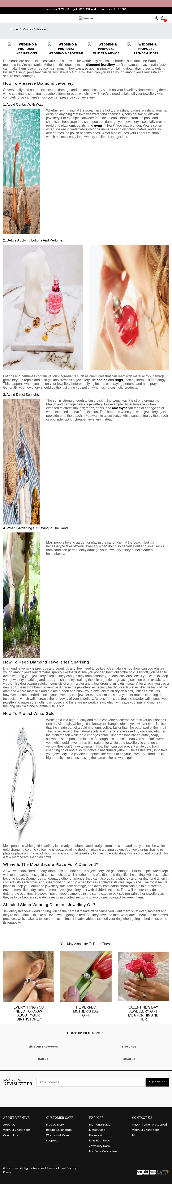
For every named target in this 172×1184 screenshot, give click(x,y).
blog (135, 1135)
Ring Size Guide (99, 1140)
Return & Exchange (59, 1130)
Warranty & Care (57, 1135)
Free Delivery (55, 1125)
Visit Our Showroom (16, 1130)
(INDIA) (149, 1125)
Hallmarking (97, 1135)
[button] (65, 930)
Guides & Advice (34, 29)
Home (14, 29)
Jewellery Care (99, 1146)
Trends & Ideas (145, 53)
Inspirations (26, 53)
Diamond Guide (100, 1125)
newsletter (17, 1082)
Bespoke (52, 1140)
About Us (9, 1125)
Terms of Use (56, 1168)
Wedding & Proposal (66, 53)
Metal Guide (97, 1130)
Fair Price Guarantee (103, 1151)
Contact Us (10, 1135)
